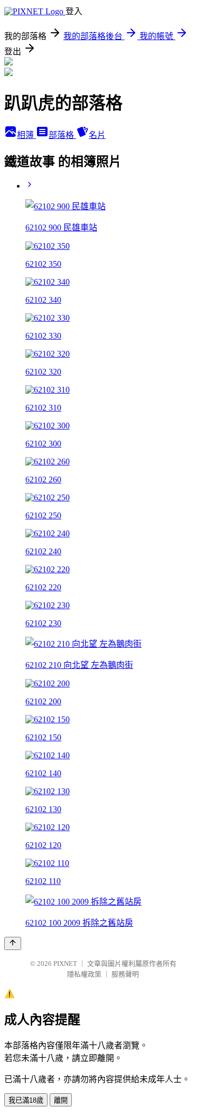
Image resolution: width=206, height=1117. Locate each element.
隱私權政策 (84, 974)
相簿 (26, 135)
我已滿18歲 (25, 1100)
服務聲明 (125, 974)
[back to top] (12, 943)
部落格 (62, 135)
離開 (61, 1100)
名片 (97, 135)
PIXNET (65, 963)
